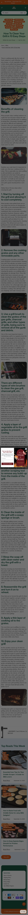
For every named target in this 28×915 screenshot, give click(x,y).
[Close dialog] (26, 449)
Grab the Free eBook (7, 463)
